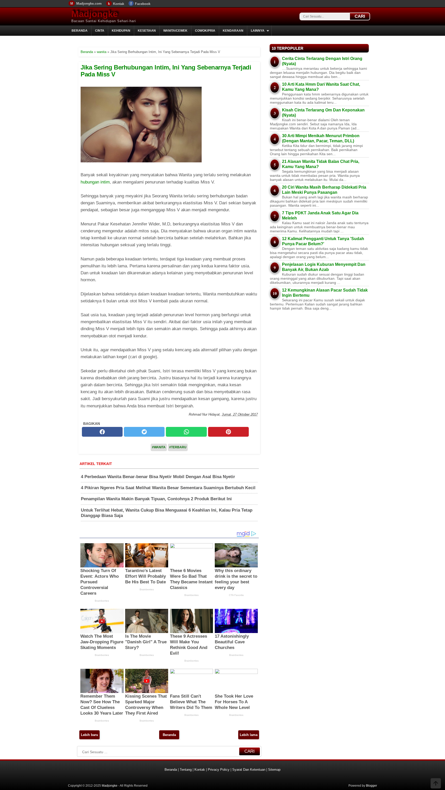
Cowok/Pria (205, 30)
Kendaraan (233, 30)
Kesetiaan (147, 30)
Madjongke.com (89, 3)
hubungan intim (95, 182)
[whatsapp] (186, 432)
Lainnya (257, 30)
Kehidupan (121, 30)
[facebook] (102, 432)
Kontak (118, 4)
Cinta (99, 30)
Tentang (186, 769)
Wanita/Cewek (175, 30)
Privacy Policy (218, 769)
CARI (360, 16)
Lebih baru (89, 735)
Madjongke (94, 14)
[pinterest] (228, 432)
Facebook (142, 4)
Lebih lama (249, 735)
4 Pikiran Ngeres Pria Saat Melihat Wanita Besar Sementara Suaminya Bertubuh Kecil (168, 487)
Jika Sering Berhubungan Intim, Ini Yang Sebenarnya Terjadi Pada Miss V (166, 70)
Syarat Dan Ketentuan (248, 769)
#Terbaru (177, 447)
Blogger (371, 785)
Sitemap (274, 769)
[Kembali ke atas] (436, 783)
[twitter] (144, 432)
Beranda (80, 30)
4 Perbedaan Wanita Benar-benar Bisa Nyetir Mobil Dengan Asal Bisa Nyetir (158, 476)
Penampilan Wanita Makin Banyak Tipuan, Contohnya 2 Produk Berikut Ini (156, 498)
